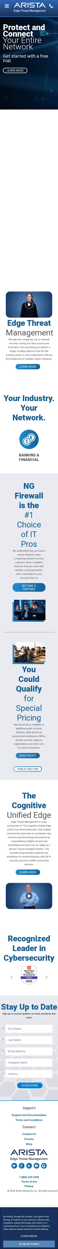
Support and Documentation (29, 1115)
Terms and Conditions (29, 1120)
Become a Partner (29, 587)
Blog (29, 1144)
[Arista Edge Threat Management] (30, 8)
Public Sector (27, 769)
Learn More (27, 366)
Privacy (29, 1186)
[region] (29, 1228)
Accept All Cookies (29, 1244)
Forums (29, 1139)
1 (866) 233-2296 (29, 1177)
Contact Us (29, 1134)
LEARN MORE (15, 70)
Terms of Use (29, 1181)
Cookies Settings (29, 1236)
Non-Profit (27, 755)
